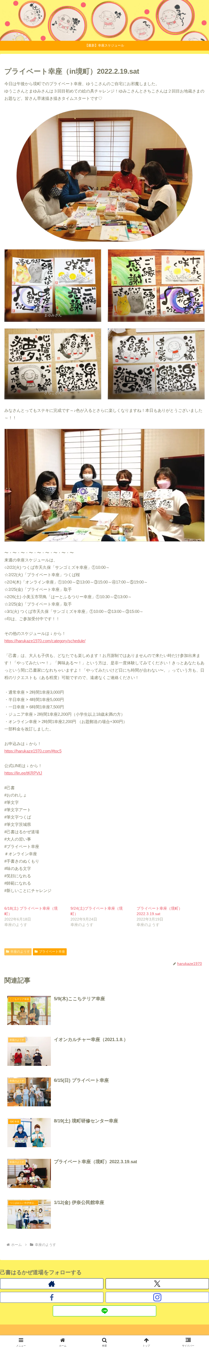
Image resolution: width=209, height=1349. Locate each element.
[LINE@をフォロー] (104, 1310)
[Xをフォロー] (157, 1283)
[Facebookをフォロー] (51, 1297)
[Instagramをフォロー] (157, 1297)
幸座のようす (20, 951)
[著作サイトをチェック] (51, 1283)
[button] (193, 904)
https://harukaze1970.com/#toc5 (33, 751)
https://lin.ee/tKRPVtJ (23, 773)
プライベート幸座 (52, 951)
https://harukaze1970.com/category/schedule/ (44, 640)
